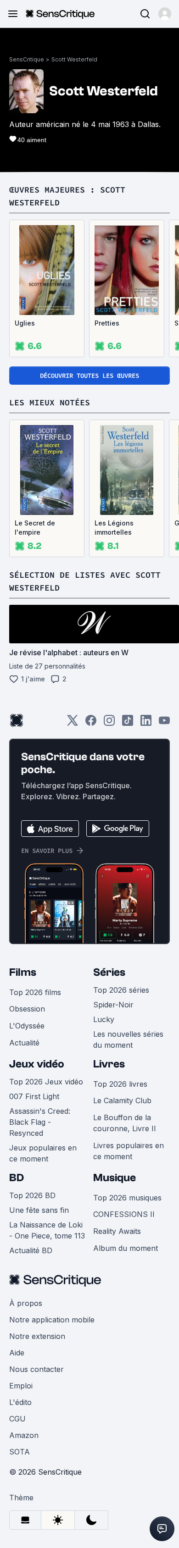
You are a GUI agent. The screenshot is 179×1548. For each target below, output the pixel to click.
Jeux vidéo (36, 1064)
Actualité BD (30, 1250)
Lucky (103, 1019)
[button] (165, 14)
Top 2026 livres (120, 1084)
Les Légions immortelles (114, 527)
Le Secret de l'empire (35, 527)
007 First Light (34, 1096)
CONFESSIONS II (124, 1214)
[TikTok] (127, 723)
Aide (16, 1352)
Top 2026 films (35, 992)
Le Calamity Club (122, 1100)
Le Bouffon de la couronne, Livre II (124, 1123)
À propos (25, 1303)
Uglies (25, 323)
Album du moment (125, 1248)
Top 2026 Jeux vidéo (46, 1081)
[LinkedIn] (145, 723)
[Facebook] (90, 723)
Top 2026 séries (121, 990)
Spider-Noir (113, 1004)
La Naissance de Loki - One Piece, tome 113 (47, 1230)
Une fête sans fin (39, 1210)
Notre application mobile (52, 1319)
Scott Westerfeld (74, 59)
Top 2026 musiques (127, 1197)
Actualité (24, 1042)
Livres (109, 1064)
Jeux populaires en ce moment (43, 1153)
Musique (114, 1178)
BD (16, 1178)
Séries (109, 972)
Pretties (107, 323)
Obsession (27, 1008)
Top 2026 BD (32, 1195)
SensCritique (26, 59)
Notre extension (37, 1336)
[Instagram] (109, 723)
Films (22, 972)
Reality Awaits (117, 1231)
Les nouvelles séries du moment (128, 1039)
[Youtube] (164, 723)
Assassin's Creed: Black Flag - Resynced (39, 1122)
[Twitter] (72, 723)
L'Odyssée (27, 1025)
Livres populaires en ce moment (128, 1151)
